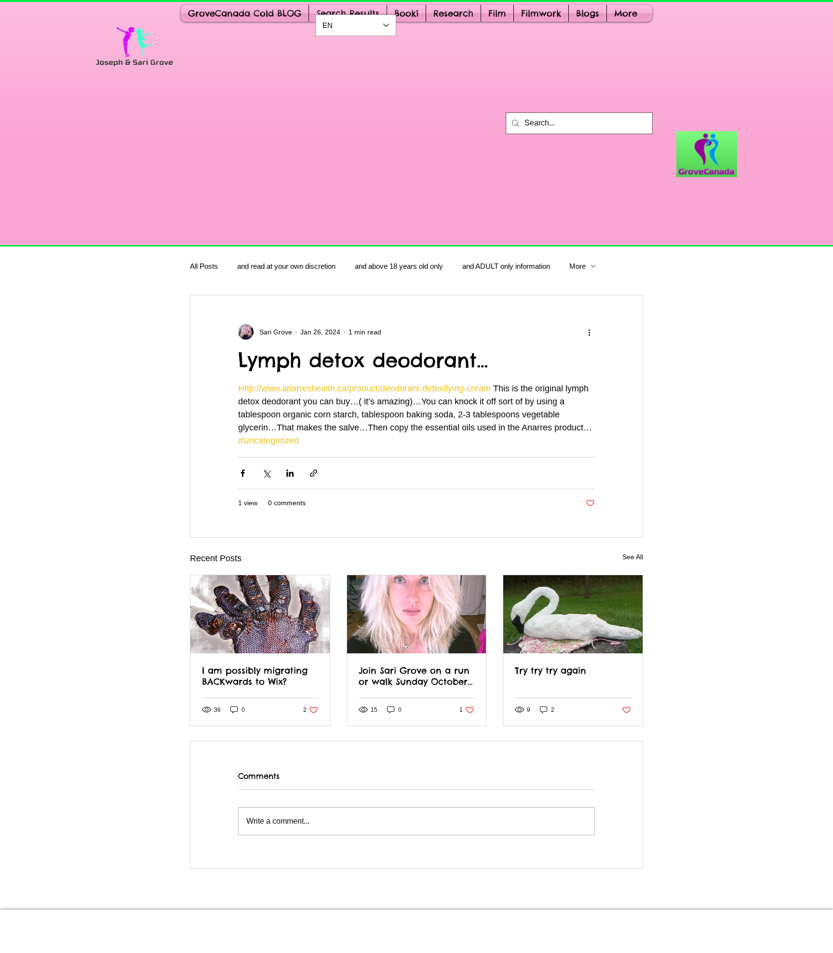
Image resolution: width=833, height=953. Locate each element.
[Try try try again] (573, 614)
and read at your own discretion (286, 266)
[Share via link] (313, 473)
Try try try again (550, 670)
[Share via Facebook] (242, 473)
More (577, 266)
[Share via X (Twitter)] (266, 473)
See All (632, 557)
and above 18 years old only (399, 266)
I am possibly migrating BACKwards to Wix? (255, 676)
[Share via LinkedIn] (290, 473)
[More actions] (589, 332)
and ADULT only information (506, 266)
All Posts (204, 266)
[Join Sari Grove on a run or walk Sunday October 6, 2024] (416, 614)
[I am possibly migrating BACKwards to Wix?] (260, 614)
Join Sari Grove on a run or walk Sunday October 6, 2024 (414, 676)
